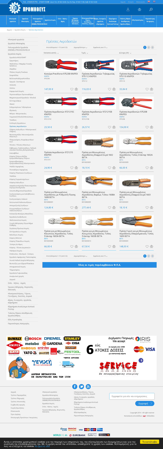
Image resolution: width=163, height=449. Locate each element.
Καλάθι (139, 9)
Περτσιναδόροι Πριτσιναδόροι (21, 94)
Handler (151, 9)
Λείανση (13, 85)
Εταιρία (130, 2)
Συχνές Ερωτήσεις (17, 408)
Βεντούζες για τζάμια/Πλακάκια (22, 263)
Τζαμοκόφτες (15, 270)
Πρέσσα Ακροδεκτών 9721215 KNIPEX (58, 153)
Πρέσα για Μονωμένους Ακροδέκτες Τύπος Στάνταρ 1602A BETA (136, 155)
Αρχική (9, 30)
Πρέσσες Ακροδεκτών (18, 126)
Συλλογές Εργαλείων (18, 123)
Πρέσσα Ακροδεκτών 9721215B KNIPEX (97, 113)
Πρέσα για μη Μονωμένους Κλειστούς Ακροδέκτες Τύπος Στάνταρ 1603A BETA (58, 233)
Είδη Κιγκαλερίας (137, 20)
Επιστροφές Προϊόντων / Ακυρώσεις (24, 417)
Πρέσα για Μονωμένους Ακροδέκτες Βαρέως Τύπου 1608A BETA (98, 195)
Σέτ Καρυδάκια (15, 101)
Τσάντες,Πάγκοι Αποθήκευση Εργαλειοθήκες (125, 21)
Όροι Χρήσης (16, 414)
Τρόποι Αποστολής (18, 402)
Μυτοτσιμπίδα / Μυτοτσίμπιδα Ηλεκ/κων (21, 135)
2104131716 (32, 2)
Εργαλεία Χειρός (50, 20)
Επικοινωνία (140, 2)
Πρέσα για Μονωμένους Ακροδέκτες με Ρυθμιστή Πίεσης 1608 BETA (60, 195)
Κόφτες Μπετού (16, 238)
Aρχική (123, 2)
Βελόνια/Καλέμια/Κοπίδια (20, 78)
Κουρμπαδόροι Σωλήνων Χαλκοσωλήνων (19, 209)
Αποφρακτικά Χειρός (18, 267)
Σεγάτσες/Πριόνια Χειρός (19, 228)
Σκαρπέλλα (14, 75)
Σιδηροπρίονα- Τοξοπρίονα (20, 107)
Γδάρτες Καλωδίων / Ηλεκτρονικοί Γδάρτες (23, 130)
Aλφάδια (13, 69)
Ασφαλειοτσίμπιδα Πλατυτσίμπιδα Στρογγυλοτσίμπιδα (23, 186)
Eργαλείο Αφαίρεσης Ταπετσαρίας (23, 257)
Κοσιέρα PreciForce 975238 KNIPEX (61, 73)
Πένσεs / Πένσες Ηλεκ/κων (20, 145)
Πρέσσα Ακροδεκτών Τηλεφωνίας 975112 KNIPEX (98, 75)
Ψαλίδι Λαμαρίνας (17, 166)
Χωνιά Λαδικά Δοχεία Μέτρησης (22, 260)
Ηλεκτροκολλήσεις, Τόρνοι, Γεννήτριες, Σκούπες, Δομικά (88, 21)
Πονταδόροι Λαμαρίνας (19, 170)
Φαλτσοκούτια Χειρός (18, 220)
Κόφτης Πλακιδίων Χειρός (20, 241)
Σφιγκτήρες (14, 60)
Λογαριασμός (128, 9)
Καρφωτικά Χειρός (17, 91)
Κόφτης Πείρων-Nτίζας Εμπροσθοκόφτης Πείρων (20, 157)
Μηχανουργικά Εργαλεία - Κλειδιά (23, 97)
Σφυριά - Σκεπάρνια (17, 82)
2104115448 (44, 2)
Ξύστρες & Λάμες (16, 244)
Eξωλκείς (13, 110)
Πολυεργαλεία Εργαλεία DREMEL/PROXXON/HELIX (38, 21)
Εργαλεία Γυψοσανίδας (18, 273)
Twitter (81, 386)
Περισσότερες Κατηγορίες (150, 20)
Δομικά (12, 279)
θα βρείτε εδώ (42, 446)
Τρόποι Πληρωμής (17, 398)
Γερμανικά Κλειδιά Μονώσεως (21, 117)
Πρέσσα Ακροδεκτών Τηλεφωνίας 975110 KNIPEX (135, 75)
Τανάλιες (13, 120)
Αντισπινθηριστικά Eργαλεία (21, 191)
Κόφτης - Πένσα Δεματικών (20, 247)
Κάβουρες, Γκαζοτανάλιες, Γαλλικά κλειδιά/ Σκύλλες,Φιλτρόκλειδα (23, 149)
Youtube (88, 386)
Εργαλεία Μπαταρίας (25, 20)
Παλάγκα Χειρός (16, 251)
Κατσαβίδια (14, 153)
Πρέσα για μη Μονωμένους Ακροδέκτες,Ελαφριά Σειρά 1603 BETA (135, 195)
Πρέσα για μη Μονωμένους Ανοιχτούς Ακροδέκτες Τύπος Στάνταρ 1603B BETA (96, 233)
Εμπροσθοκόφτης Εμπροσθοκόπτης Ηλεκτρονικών (22, 162)
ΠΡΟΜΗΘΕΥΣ (26, 7)
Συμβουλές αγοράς (18, 405)
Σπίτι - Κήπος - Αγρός (63, 20)
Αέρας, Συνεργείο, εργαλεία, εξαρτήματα (100, 21)
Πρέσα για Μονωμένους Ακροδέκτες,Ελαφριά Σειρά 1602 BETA (97, 155)
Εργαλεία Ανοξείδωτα (18, 217)
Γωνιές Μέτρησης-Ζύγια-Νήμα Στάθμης (21, 224)
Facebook (74, 386)
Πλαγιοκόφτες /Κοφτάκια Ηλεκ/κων (22, 141)
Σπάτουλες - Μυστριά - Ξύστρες (22, 254)
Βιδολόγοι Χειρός (16, 235)
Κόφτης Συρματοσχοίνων (19, 179)
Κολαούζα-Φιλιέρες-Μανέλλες (21, 214)
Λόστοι (12, 88)
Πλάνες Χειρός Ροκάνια (19, 72)
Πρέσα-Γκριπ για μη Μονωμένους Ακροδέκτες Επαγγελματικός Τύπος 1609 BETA (136, 233)
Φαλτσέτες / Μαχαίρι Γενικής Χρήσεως (21, 65)
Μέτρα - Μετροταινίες (18, 113)
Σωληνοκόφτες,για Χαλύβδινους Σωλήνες (22, 195)
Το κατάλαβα (149, 441)
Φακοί (12, 104)
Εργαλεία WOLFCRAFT (18, 57)
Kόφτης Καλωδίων (17, 182)
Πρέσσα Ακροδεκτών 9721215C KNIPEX (59, 113)
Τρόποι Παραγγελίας (18, 395)
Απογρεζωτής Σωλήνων (19, 205)
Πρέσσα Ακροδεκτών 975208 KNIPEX (133, 113)
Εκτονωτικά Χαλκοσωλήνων (20, 202)
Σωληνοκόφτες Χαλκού (18, 199)
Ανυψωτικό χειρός (17, 276)
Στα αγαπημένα (72, 89)
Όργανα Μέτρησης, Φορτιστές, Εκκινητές (75, 21)
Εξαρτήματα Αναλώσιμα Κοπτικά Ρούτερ (112, 21)
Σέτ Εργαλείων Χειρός (18, 231)
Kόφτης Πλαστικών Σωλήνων (21, 173)
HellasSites (150, 416)
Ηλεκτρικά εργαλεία (12, 20)
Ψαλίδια (13, 176)
